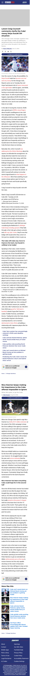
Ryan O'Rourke (7, 48)
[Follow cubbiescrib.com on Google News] (26, 367)
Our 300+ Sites (18, 647)
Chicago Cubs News (11, 373)
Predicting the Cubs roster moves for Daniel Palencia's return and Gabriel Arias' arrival (15, 358)
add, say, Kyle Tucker (10, 232)
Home (3, 373)
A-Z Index (4, 661)
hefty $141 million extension (18, 422)
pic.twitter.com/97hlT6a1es (10, 199)
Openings (17, 644)
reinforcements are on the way (14, 559)
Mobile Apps (5, 650)
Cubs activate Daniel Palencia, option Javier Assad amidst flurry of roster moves (15, 339)
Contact (3, 647)
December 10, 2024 (18, 203)
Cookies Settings (19, 661)
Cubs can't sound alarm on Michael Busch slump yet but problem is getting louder (14, 352)
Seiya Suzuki (5, 78)
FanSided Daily (18, 650)
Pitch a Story (5, 653)
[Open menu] (2, 2)
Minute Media (9, 665)
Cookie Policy (18, 655)
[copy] (11, 51)
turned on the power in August (17, 500)
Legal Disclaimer (6, 658)
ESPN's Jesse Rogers (19, 110)
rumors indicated (15, 458)
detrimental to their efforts (10, 323)
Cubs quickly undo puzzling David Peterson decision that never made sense (14, 346)
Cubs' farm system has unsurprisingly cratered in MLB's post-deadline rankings (15, 333)
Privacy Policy (18, 653)
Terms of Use (5, 655)
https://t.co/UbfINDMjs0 (17, 287)
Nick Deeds (6, 395)
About (3, 644)
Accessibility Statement (21, 658)
